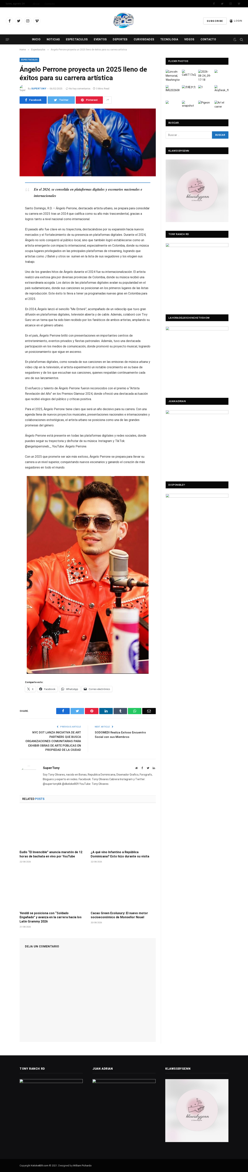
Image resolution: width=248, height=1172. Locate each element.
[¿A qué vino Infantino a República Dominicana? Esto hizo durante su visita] (123, 827)
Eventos (100, 39)
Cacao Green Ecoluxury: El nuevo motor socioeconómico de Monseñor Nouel (119, 915)
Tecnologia (169, 39)
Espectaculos (77, 39)
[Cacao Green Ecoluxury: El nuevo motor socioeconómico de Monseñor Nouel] (123, 888)
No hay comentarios (79, 88)
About (36, 3)
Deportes (120, 39)
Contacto (50, 3)
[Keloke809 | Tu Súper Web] (124, 20)
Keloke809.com (39, 1165)
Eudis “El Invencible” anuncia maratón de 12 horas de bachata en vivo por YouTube (51, 854)
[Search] (241, 39)
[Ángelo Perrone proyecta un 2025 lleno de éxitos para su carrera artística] (88, 143)
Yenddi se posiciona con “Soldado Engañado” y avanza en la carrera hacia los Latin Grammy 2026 (51, 917)
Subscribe (215, 21)
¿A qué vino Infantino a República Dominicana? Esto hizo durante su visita (120, 854)
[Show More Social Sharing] (108, 100)
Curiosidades (144, 39)
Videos (189, 39)
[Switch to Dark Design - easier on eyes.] (234, 39)
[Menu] (7, 39)
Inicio (36, 39)
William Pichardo (82, 1165)
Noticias (53, 39)
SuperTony (38, 88)
